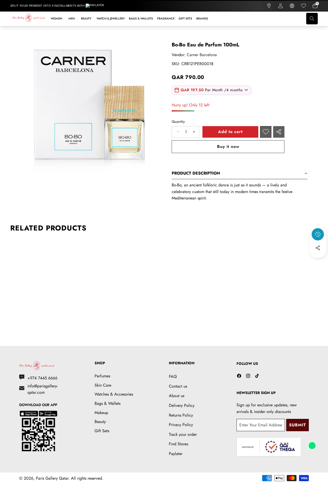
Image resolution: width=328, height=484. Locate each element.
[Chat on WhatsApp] (312, 443)
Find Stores (178, 444)
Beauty (100, 422)
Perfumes (102, 376)
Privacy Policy (181, 425)
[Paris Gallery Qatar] (29, 19)
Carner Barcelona (202, 55)
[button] (315, 6)
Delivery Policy (181, 405)
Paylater (175, 454)
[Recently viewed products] (318, 234)
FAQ (173, 376)
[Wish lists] (303, 6)
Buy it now (228, 146)
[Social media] (318, 248)
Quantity (178, 121)
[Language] (292, 6)
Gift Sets (102, 431)
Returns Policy (181, 415)
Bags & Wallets (107, 403)
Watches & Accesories (114, 394)
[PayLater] (98, 6)
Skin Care (103, 385)
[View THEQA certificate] (269, 447)
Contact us (178, 386)
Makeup (101, 413)
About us (176, 396)
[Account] (280, 6)
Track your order (183, 434)
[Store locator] (269, 6)
